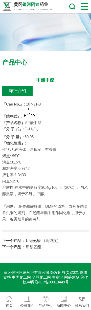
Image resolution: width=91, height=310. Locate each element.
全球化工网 (41, 277)
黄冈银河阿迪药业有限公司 (26, 272)
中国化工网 (21, 277)
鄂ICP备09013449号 (52, 282)
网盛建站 (71, 277)
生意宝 (57, 277)
